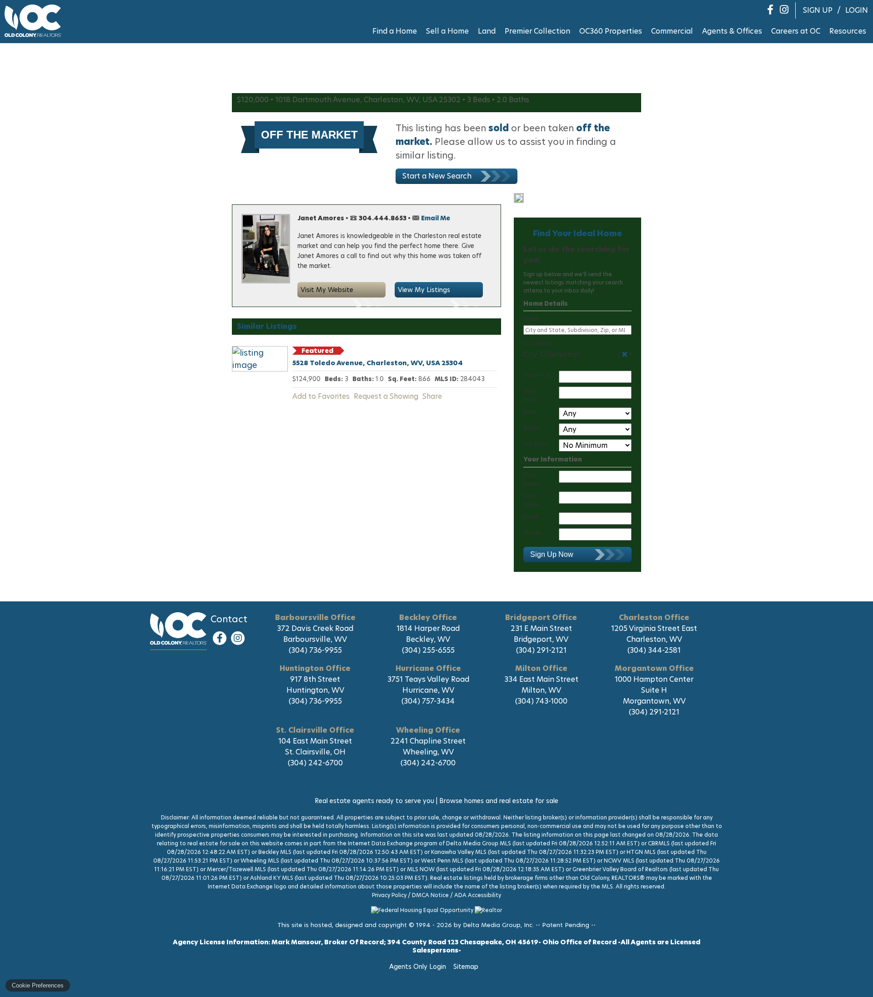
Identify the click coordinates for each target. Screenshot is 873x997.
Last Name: (532, 500)
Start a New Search (437, 176)
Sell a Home (447, 31)
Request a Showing (386, 396)
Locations (537, 343)
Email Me (435, 218)
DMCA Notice (430, 895)
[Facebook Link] (219, 638)
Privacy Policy (389, 895)
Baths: (532, 428)
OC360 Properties (610, 31)
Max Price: (531, 395)
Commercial (672, 31)
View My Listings (424, 289)
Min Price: (537, 375)
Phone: (532, 532)
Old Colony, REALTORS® (178, 628)
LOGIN (856, 10)
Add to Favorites (321, 396)
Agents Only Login (418, 966)
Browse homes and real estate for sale (498, 800)
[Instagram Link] (238, 638)
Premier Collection (537, 31)
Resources (847, 31)
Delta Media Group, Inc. (498, 925)
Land (487, 31)
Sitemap (466, 966)
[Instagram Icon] (784, 10)
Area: (531, 318)
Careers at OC (795, 31)
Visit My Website (327, 289)
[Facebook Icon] (770, 10)
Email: (531, 517)
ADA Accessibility (477, 895)
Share (432, 396)
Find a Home (394, 31)
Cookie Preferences (38, 985)
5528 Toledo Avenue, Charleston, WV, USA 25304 (377, 362)
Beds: (531, 412)
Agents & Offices (732, 31)
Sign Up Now (551, 554)
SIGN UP (818, 10)
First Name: (532, 479)
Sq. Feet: (536, 443)
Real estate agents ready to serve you (374, 800)
